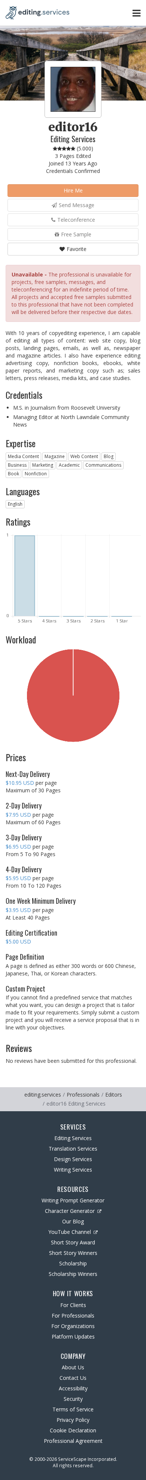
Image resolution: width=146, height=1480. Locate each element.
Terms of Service (73, 1409)
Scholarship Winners (73, 1273)
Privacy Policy (73, 1419)
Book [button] (13, 473)
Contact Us (73, 1377)
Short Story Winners (73, 1252)
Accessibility (73, 1388)
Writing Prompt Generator (73, 1200)
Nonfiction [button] (36, 473)
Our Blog (73, 1221)
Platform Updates (73, 1336)
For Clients (73, 1305)
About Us (73, 1367)
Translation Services (73, 1148)
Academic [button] (69, 465)
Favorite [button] (76, 248)
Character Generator (70, 1210)
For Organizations (73, 1326)
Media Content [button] (23, 456)
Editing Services (73, 1138)
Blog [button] (108, 456)
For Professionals (73, 1315)
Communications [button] (103, 465)
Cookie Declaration (73, 1430)
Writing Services (73, 1169)
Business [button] (17, 465)
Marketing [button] (42, 465)
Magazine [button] (55, 456)
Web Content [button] (84, 456)
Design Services (73, 1159)
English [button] (15, 504)
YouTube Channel (69, 1231)
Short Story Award (73, 1242)
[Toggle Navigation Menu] (136, 13)
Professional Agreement (73, 1440)
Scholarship (73, 1263)
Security (73, 1398)
